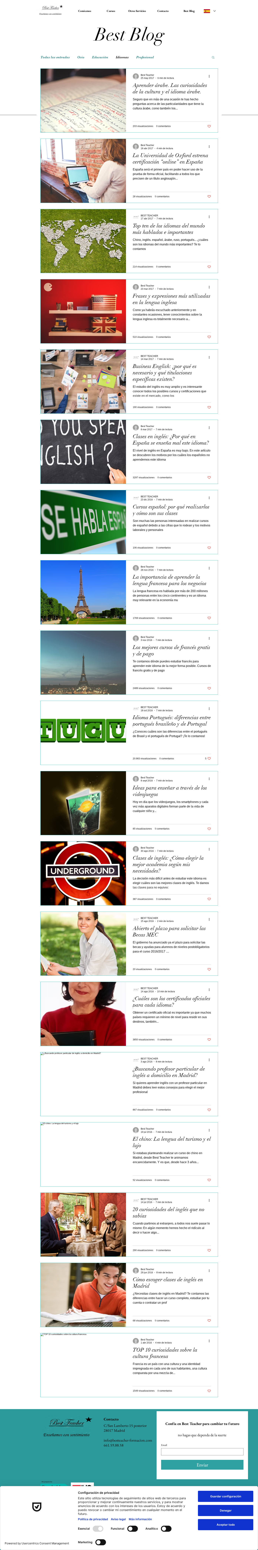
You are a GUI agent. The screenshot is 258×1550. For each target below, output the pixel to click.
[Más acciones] (210, 76)
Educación (100, 57)
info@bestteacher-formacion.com (128, 1440)
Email (164, 1445)
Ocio (80, 57)
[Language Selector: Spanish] (209, 11)
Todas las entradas (55, 57)
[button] (213, 58)
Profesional (145, 57)
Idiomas (122, 57)
